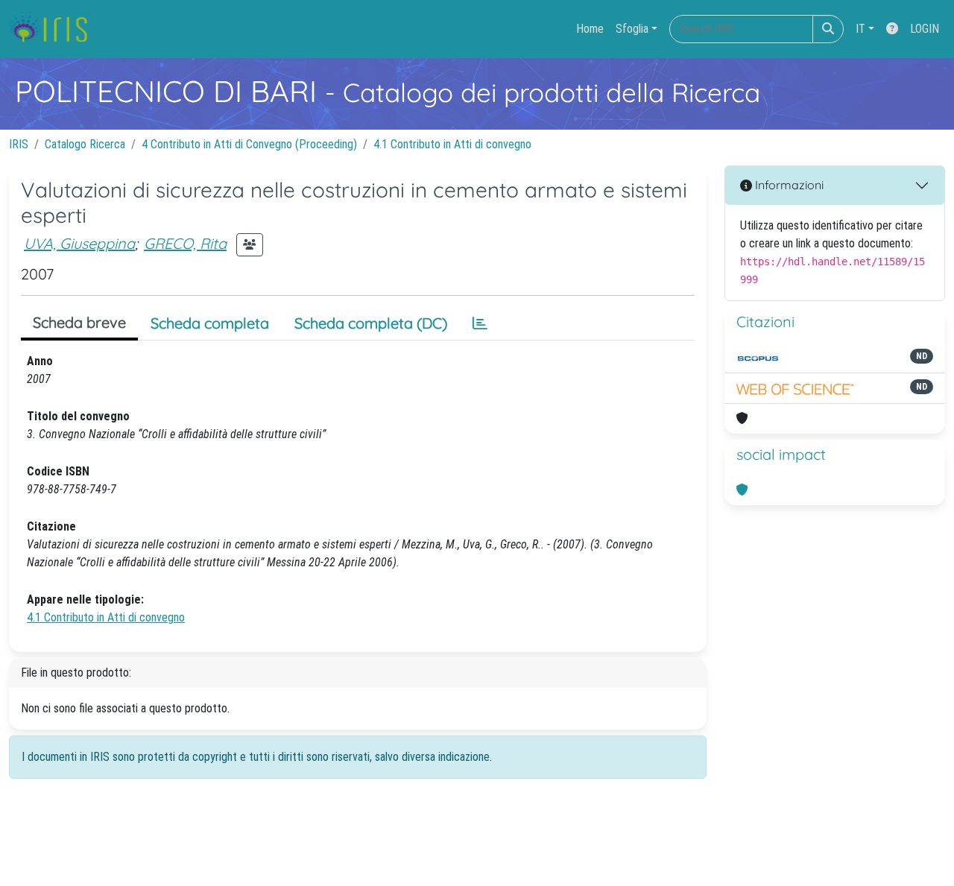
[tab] (480, 323)
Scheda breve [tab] (79, 322)
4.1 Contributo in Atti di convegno (452, 144)
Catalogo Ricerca (85, 144)
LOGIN (924, 29)
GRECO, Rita (185, 243)
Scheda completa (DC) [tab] (370, 323)
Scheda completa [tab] (210, 323)
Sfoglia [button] (632, 29)
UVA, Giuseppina (79, 243)
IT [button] (860, 29)
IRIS (18, 144)
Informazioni (788, 184)
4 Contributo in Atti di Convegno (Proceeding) (249, 144)
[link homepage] (54, 29)
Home (590, 29)
